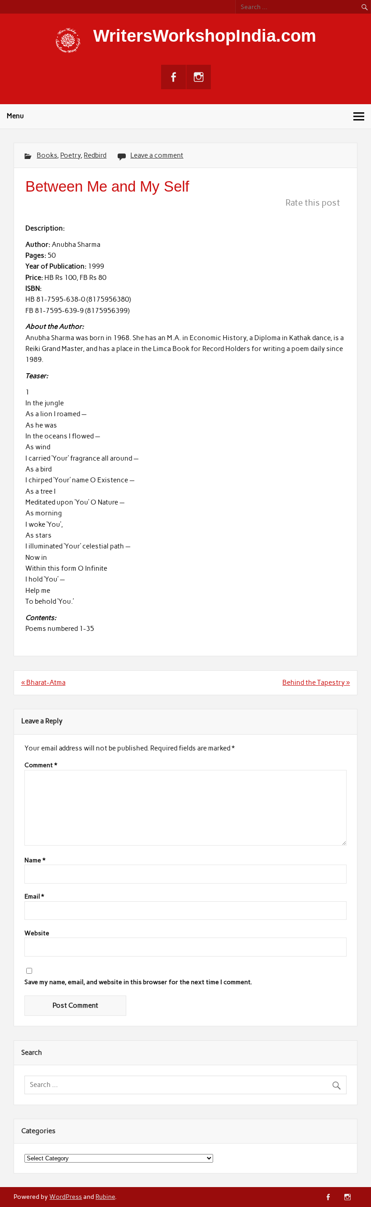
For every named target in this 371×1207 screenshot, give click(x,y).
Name (34, 860)
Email (34, 897)
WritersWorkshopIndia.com (204, 35)
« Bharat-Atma (43, 682)
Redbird (95, 155)
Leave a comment (156, 155)
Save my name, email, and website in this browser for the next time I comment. (138, 982)
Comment (40, 765)
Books (47, 155)
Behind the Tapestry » (316, 682)
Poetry (70, 155)
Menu (15, 116)
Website (36, 933)
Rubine (105, 1196)
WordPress (65, 1196)
